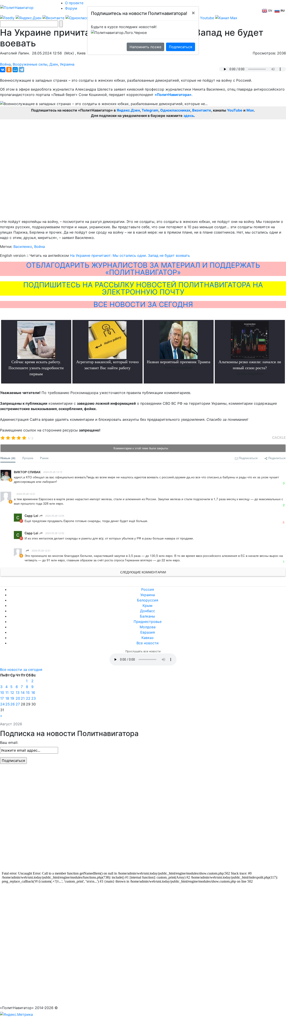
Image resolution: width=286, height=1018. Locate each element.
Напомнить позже (145, 47)
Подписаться (180, 47)
